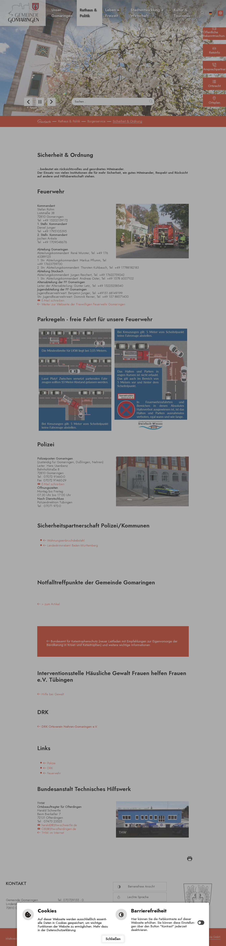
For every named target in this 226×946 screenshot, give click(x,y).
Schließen (113, 938)
